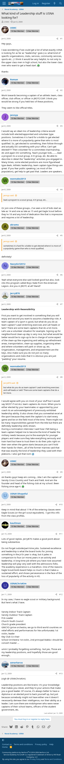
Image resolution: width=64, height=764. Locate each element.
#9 (61, 472)
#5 (61, 235)
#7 (61, 304)
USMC (6, 21)
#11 (61, 534)
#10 (61, 504)
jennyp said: (8, 195)
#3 (61, 126)
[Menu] (4, 3)
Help (51, 744)
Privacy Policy (35, 759)
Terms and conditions (23, 744)
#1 (61, 38)
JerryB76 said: (9, 383)
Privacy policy (41, 744)
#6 (61, 275)
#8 (61, 377)
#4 (61, 189)
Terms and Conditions (53, 759)
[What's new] (54, 3)
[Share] (57, 38)
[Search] (60, 3)
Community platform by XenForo (25, 752)
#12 (61, 594)
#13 (61, 673)
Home (5, 747)
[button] (3, 740)
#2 (61, 90)
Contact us (7, 744)
